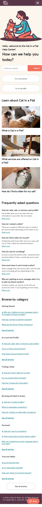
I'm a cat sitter (21, 88)
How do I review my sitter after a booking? (19, 412)
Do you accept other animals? (14, 378)
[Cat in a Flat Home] (5, 3)
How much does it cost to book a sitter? (16, 265)
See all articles (8, 330)
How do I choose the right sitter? (15, 383)
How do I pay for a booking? (12, 251)
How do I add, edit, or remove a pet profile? (18, 210)
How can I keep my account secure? (17, 473)
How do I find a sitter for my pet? (14, 237)
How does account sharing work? (15, 353)
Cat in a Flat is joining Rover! (14, 348)
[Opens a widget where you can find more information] (33, 501)
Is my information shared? (12, 467)
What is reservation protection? (14, 407)
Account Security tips (10, 462)
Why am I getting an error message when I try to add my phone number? (19, 280)
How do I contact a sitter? (11, 224)
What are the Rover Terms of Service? (17, 324)
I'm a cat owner (21, 78)
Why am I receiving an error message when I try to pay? (20, 442)
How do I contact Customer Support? (17, 319)
